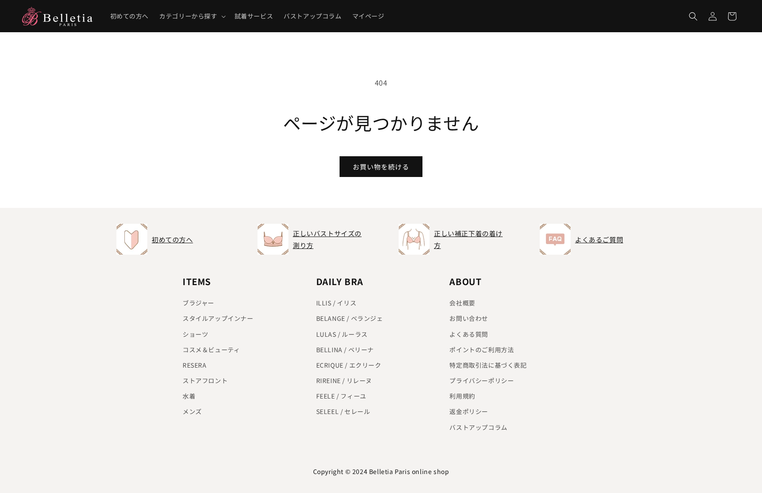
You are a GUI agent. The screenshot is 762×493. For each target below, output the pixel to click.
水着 (189, 395)
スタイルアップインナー (218, 318)
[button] (191, 16)
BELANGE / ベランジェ (349, 318)
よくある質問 (468, 334)
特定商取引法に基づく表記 (488, 365)
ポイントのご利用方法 (481, 349)
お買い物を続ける (381, 166)
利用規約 (462, 395)
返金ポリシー (468, 411)
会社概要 (462, 302)
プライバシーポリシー (481, 380)
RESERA (195, 365)
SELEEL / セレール (343, 411)
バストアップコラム (478, 427)
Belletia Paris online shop (409, 471)
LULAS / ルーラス (342, 334)
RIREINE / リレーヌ (344, 380)
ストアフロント (205, 380)
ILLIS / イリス (336, 302)
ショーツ (195, 334)
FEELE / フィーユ (341, 395)
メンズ (192, 411)
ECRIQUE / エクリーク (348, 365)
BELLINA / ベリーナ (345, 349)
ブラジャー (198, 302)
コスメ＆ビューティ (211, 349)
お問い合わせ (468, 318)
